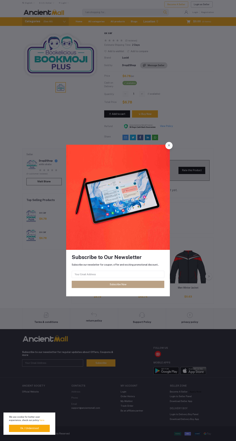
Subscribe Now (118, 284)
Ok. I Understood (29, 428)
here (42, 420)
